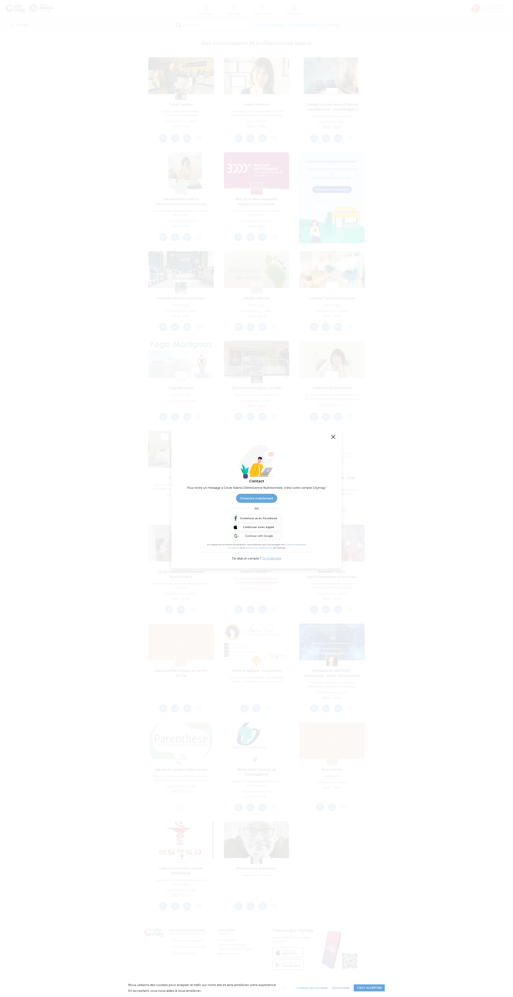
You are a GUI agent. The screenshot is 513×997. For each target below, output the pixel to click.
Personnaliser (341, 987)
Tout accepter (369, 988)
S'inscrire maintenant (256, 498)
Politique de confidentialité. (259, 547)
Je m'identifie (271, 558)
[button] (256, 536)
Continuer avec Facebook (258, 518)
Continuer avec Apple (258, 527)
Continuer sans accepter (312, 987)
